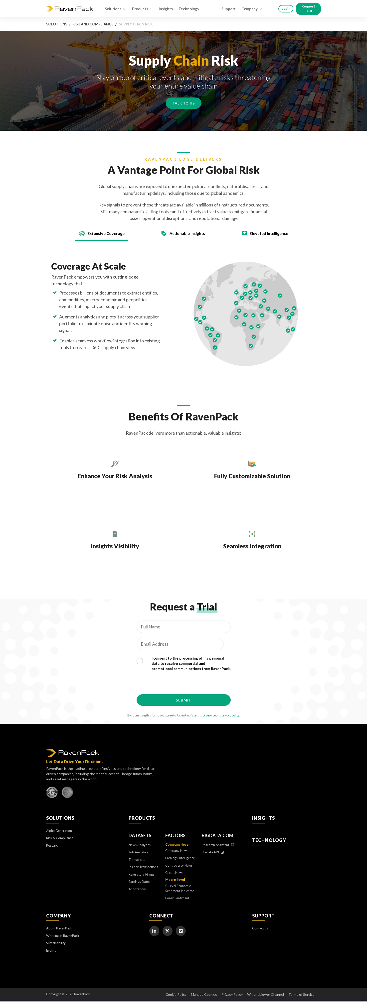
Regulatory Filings (141, 874)
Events (51, 950)
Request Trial (308, 8)
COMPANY (58, 915)
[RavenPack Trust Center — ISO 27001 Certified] (52, 794)
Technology (189, 8)
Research (52, 845)
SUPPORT (263, 915)
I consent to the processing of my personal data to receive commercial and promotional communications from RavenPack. (191, 663)
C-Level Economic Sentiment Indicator (179, 888)
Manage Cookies (204, 994)
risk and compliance (92, 24)
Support (228, 8)
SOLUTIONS (60, 818)
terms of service (205, 715)
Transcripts (137, 860)
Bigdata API (211, 852)
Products (140, 8)
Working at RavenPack (62, 936)
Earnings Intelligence (180, 858)
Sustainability (56, 943)
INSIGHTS (263, 818)
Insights (166, 8)
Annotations (138, 889)
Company (249, 8)
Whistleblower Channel (265, 994)
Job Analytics (138, 852)
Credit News (174, 873)
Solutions (113, 8)
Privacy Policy (232, 994)
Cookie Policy (176, 994)
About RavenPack (59, 928)
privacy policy (230, 715)
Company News (176, 851)
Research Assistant (216, 845)
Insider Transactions (143, 867)
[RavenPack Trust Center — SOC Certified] (67, 794)
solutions (56, 24)
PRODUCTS (142, 818)
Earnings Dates (139, 882)
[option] (115, 479)
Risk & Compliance (59, 838)
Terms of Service (301, 994)
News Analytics (140, 845)
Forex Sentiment (177, 898)
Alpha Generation (59, 831)
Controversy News (178, 865)
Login (286, 8)
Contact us (260, 928)
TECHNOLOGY (269, 840)
